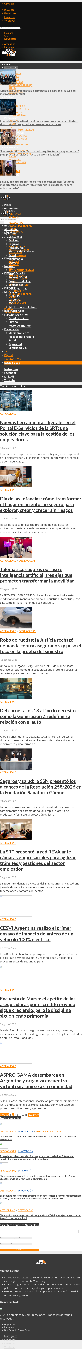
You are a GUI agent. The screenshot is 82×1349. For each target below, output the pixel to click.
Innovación (25, 1131)
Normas (9, 97)
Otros (12, 262)
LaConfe (8, 32)
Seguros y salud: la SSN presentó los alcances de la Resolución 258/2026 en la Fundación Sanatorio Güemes (41, 786)
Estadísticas (12, 363)
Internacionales (14, 273)
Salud (12, 88)
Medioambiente (19, 333)
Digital (8, 355)
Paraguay (9, 46)
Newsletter (10, 38)
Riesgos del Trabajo (20, 85)
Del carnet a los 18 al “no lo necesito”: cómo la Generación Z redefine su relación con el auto (39, 716)
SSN (11, 270)
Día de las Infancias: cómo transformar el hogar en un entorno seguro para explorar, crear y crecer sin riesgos (40, 504)
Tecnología (16, 259)
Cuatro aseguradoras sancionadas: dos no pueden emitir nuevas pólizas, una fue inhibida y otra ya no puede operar (42, 1286)
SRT (11, 274)
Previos (4, 1115)
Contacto (9, 3)
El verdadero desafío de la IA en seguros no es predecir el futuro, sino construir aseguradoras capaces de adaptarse (39, 122)
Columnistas (12, 359)
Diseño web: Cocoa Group (17, 1330)
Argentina (9, 43)
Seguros (14, 244)
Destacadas (27, 560)
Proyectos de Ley (19, 109)
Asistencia (15, 213)
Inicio (7, 64)
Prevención (11, 147)
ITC (10, 126)
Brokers (14, 216)
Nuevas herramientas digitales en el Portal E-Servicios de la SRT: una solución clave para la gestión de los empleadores (37, 430)
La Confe (14, 299)
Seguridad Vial (17, 162)
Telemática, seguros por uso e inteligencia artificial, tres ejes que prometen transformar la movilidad (37, 575)
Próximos (33, 1115)
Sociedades (16, 285)
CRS (6, 35)
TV (5, 305)
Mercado (10, 233)
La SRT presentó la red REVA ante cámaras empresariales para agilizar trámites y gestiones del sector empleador (38, 860)
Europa (13, 322)
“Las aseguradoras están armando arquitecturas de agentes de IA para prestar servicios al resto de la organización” (39, 153)
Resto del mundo (19, 144)
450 (24, 1115)
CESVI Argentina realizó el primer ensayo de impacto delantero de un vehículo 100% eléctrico (36, 933)
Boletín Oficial (18, 106)
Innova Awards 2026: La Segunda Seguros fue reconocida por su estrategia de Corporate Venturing (42, 1279)
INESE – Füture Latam (21, 129)
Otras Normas (17, 114)
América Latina (18, 135)
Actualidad (11, 67)
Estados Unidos (18, 138)
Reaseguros (16, 222)
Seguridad (15, 159)
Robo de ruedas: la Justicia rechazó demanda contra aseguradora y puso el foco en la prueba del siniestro (40, 645)
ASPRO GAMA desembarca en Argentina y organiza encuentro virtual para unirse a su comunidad (36, 1080)
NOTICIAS (15, 296)
